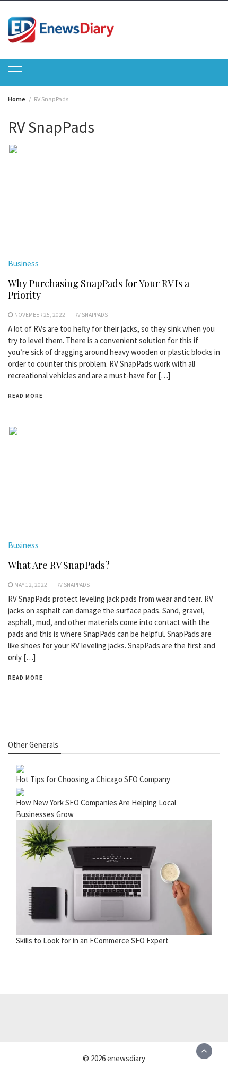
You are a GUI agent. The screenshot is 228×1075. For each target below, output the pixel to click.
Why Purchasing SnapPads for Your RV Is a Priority (98, 289)
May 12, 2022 (30, 584)
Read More (25, 396)
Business (23, 263)
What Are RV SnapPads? (59, 565)
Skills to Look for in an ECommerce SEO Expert (92, 940)
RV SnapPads (91, 314)
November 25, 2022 (39, 314)
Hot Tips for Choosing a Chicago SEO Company (93, 779)
